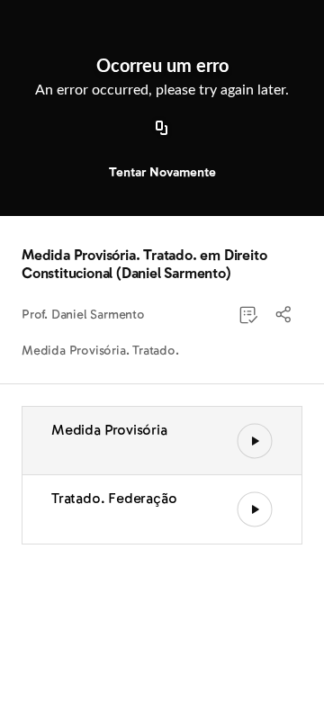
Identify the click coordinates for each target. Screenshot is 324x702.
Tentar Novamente (162, 172)
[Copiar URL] (162, 128)
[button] (284, 315)
